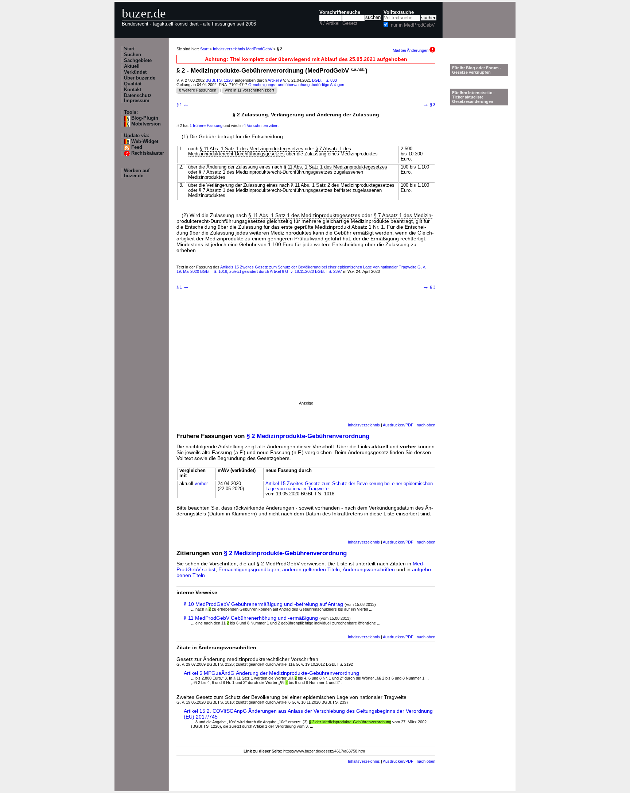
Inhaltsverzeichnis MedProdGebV (242, 49)
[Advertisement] (306, 354)
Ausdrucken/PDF (398, 425)
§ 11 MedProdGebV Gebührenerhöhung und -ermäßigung (251, 618)
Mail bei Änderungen (411, 50)
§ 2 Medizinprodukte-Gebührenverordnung (307, 436)
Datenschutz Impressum (138, 98)
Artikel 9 (275, 80)
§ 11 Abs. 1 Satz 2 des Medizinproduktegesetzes (342, 185)
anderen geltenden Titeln (311, 569)
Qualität (132, 83)
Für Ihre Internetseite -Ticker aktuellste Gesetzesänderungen (473, 97)
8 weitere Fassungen (197, 90)
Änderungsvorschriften (369, 569)
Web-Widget (144, 141)
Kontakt (132, 89)
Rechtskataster (147, 153)
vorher (201, 483)
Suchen (132, 54)
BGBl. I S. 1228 (219, 80)
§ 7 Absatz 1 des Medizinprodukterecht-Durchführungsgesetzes (269, 151)
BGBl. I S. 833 (324, 80)
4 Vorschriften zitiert (261, 125)
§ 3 (429, 104)
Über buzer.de (139, 78)
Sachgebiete (138, 60)
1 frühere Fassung (206, 125)
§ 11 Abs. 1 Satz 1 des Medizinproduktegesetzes (251, 148)
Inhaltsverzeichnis (364, 425)
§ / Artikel (329, 23)
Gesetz (350, 23)
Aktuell (132, 66)
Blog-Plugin (144, 118)
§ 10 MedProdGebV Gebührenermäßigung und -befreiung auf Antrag (263, 604)
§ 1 (182, 104)
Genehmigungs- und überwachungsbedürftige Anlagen (296, 84)
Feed (136, 147)
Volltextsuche (399, 12)
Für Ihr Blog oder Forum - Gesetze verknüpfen (476, 70)
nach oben (426, 425)
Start (129, 48)
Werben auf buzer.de (136, 173)
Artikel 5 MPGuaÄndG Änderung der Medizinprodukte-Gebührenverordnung (271, 673)
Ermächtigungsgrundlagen (248, 569)
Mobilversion (146, 124)
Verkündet (135, 72)
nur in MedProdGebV (413, 25)
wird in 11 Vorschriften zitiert (249, 90)
